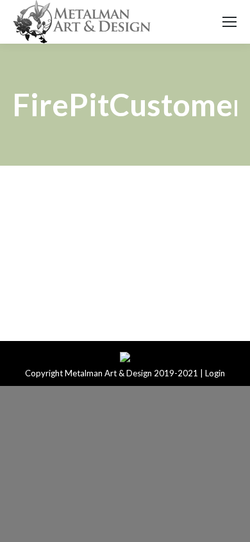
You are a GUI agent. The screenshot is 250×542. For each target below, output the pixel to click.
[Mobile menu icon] (229, 22)
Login (215, 373)
